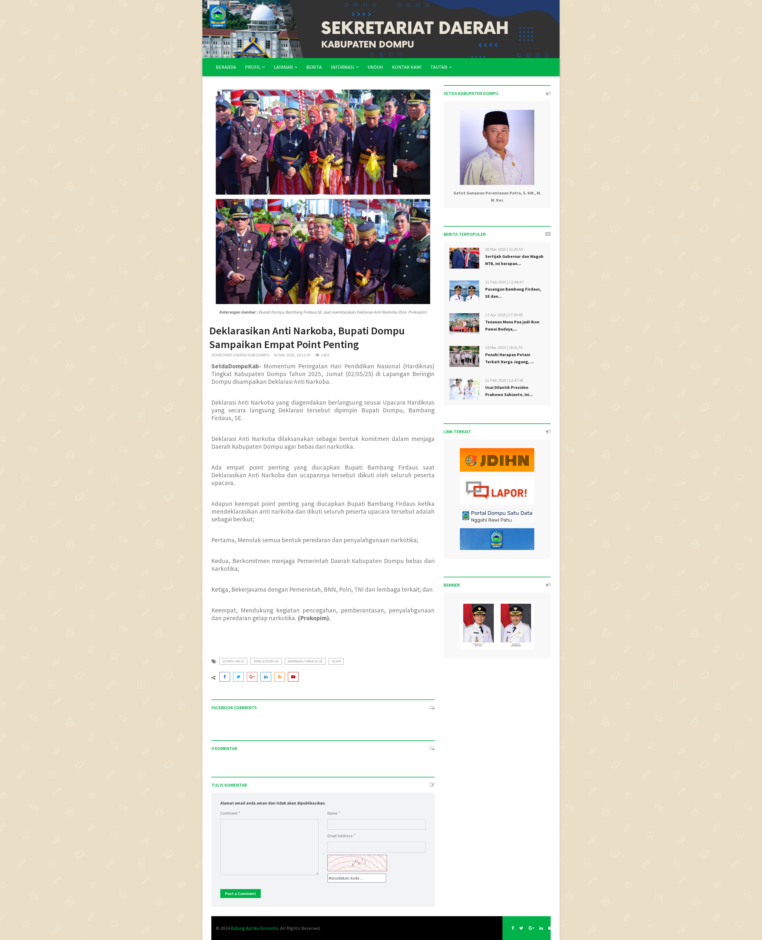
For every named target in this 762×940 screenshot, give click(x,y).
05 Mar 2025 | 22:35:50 (504, 249)
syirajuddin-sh (266, 661)
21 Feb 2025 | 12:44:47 (504, 282)
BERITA (314, 67)
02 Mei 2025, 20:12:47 (292, 355)
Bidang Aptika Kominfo (254, 928)
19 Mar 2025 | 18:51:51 (504, 347)
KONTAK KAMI (406, 67)
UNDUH (375, 67)
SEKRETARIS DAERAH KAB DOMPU (240, 355)
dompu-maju (233, 661)
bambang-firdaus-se (305, 661)
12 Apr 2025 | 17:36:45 (504, 314)
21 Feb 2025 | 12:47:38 (504, 380)
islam (336, 661)
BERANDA (226, 67)
